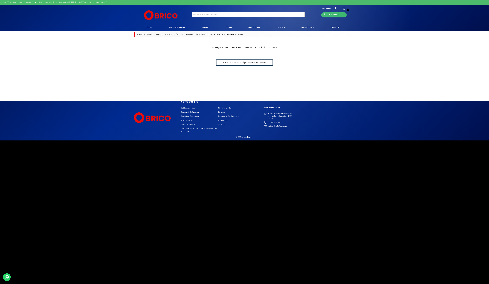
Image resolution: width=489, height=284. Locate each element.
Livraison (221, 112)
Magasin (221, 124)
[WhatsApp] (7, 277)
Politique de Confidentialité (229, 116)
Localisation (223, 120)
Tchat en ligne (187, 120)
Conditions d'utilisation (190, 116)
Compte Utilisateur (188, 124)
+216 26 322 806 (274, 122)
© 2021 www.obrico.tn (244, 137)
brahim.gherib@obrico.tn (277, 126)
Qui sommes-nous (188, 108)
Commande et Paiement (190, 112)
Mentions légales (225, 108)
